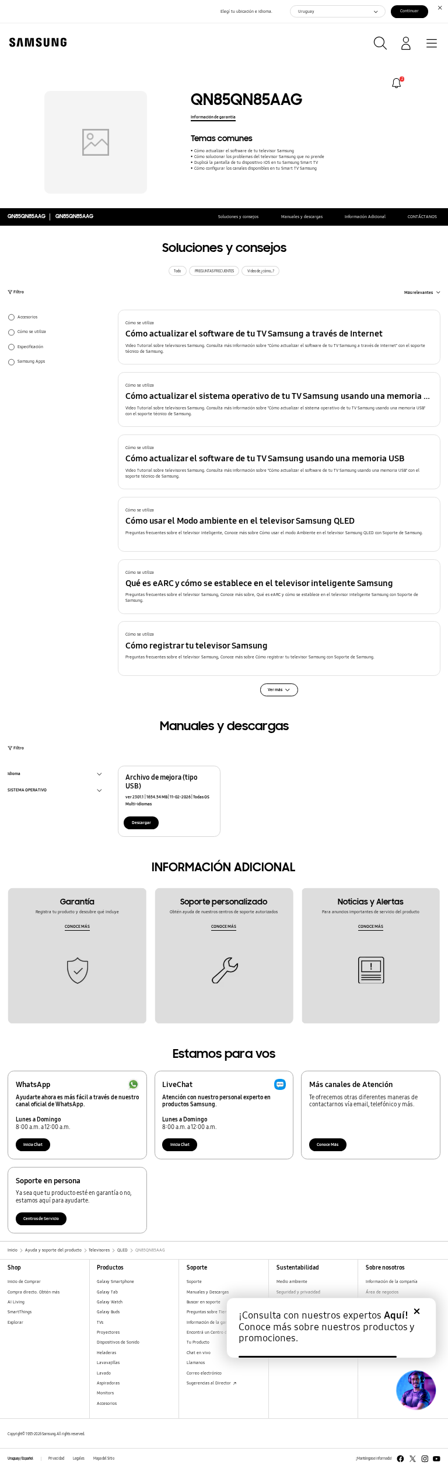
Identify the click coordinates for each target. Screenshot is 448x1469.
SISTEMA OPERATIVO (27, 791)
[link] (396, 83)
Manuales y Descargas (208, 1292)
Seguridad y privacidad (298, 1292)
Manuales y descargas (302, 216)
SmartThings (20, 1311)
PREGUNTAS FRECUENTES (214, 271)
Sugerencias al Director (209, 1383)
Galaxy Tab (107, 1292)
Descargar (141, 822)
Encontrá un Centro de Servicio (216, 1332)
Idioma (14, 775)
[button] (279, 337)
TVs (100, 1322)
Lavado (104, 1373)
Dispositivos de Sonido (118, 1342)
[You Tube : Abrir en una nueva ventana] (436, 1459)
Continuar (409, 10)
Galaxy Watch (110, 1302)
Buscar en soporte (203, 1302)
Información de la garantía (212, 1322)
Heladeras (106, 1352)
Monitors (105, 1393)
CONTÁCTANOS (422, 216)
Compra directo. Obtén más (34, 1292)
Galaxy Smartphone (115, 1281)
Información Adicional (365, 216)
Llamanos (196, 1362)
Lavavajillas (108, 1362)
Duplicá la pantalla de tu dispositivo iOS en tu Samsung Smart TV (255, 162)
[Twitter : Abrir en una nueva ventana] (412, 1459)
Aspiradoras (108, 1383)
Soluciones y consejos (238, 216)
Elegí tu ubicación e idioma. (246, 11)
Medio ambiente (291, 1281)
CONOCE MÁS (77, 926)
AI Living (16, 1302)
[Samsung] (35, 42)
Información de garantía (213, 117)
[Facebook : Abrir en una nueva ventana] (400, 1459)
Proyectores (108, 1332)
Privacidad (56, 1458)
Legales (79, 1458)
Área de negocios (382, 1292)
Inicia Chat (33, 1144)
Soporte (194, 1281)
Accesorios (107, 1403)
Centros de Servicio (41, 1218)
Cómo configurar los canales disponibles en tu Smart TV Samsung (255, 168)
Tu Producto (199, 1342)
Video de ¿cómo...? (260, 271)
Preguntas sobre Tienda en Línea (218, 1311)
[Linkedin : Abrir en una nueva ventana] (425, 1459)
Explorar (15, 1322)
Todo (177, 271)
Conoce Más (327, 1144)
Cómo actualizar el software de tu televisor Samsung (243, 150)
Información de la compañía (392, 1281)
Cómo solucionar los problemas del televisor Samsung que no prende (259, 156)
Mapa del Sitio (103, 1458)
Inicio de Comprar (24, 1281)
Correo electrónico (204, 1373)
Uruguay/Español (20, 1458)
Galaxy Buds (108, 1311)
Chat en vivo (199, 1352)
